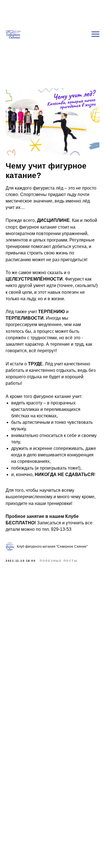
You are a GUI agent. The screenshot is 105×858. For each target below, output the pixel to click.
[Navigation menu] (95, 19)
